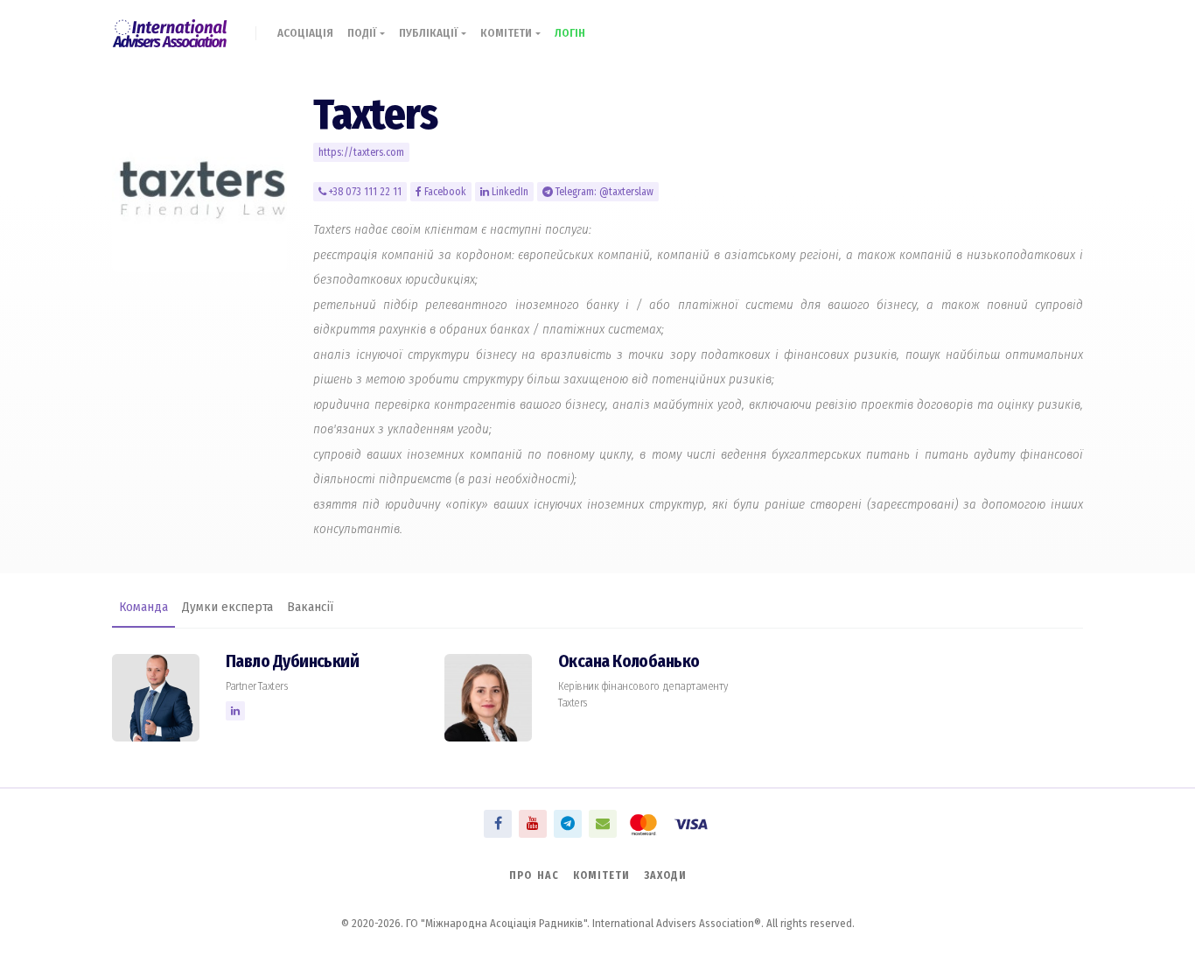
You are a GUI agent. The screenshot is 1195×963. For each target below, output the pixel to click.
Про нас (534, 875)
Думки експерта (227, 607)
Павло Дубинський (292, 661)
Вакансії (310, 607)
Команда (143, 607)
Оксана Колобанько (629, 661)
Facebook (444, 192)
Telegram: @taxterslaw (603, 192)
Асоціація (305, 32)
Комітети (507, 32)
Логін (570, 32)
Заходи (665, 875)
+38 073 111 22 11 (364, 192)
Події (363, 32)
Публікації (430, 32)
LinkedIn (508, 192)
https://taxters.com (361, 152)
